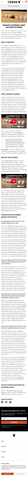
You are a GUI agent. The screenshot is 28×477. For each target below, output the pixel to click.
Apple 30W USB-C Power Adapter (14, 146)
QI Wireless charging (12, 79)
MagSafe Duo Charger (11, 160)
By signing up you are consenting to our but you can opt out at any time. (13, 426)
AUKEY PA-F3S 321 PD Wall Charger (15, 143)
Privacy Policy (20, 425)
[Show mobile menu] (2, 2)
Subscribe (14, 422)
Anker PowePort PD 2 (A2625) (13, 139)
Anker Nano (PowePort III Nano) (14, 141)
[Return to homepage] (14, 2)
